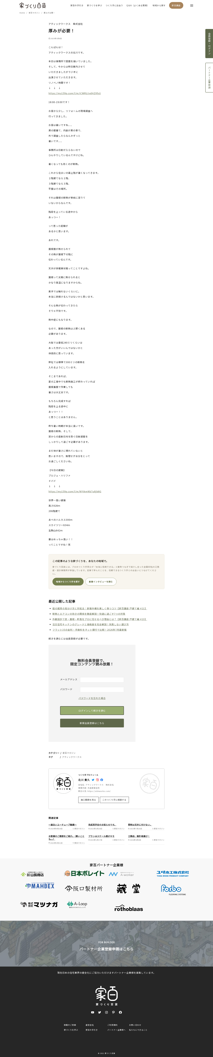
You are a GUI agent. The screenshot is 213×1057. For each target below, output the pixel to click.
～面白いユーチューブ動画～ (63, 824)
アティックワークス (72, 756)
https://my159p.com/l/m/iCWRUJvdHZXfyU (75, 93)
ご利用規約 (112, 1025)
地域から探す (159, 5)
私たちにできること (138, 1029)
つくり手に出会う (114, 5)
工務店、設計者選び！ (139, 836)
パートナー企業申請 (209, 78)
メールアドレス (68, 679)
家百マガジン (35, 12)
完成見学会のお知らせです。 (102, 824)
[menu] (191, 5)
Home (23, 12)
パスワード (66, 689)
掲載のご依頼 (70, 1025)
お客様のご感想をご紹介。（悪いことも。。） (66, 837)
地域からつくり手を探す (68, 581)
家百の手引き (76, 5)
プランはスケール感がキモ (101, 836)
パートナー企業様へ (116, 1029)
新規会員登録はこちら (92, 723)
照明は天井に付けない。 (140, 824)
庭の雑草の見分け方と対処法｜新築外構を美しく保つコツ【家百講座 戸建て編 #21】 (99, 608)
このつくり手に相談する (114, 799)
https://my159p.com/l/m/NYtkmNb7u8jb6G (75, 491)
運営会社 (90, 1025)
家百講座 (176, 5)
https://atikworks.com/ (99, 791)
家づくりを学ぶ (94, 5)
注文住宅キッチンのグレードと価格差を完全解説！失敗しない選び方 (90, 624)
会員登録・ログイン (209, 43)
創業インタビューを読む (101, 581)
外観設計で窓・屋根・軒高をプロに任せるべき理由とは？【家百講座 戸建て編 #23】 (99, 619)
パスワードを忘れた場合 (92, 698)
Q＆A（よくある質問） (137, 5)
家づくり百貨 (110, 1053)
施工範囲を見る (88, 799)
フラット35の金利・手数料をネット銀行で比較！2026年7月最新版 (89, 629)
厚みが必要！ (49, 12)
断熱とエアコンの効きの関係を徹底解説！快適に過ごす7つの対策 (88, 613)
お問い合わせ (135, 1025)
